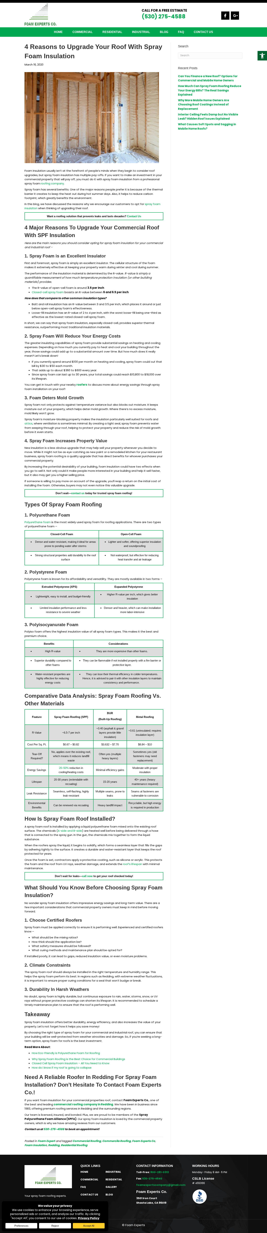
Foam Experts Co (143, 1141)
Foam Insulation (36, 1145)
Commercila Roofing (116, 1141)
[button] (262, 55)
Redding (54, 1145)
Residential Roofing (74, 1145)
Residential (114, 1179)
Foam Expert (46, 1141)
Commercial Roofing (86, 1141)
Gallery (111, 1187)
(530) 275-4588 (163, 16)
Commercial (82, 32)
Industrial (141, 32)
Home (58, 32)
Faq (181, 32)
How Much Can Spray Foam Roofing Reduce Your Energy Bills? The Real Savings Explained (209, 90)
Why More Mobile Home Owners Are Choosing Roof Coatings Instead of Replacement (203, 104)
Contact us (203, 32)
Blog (164, 32)
